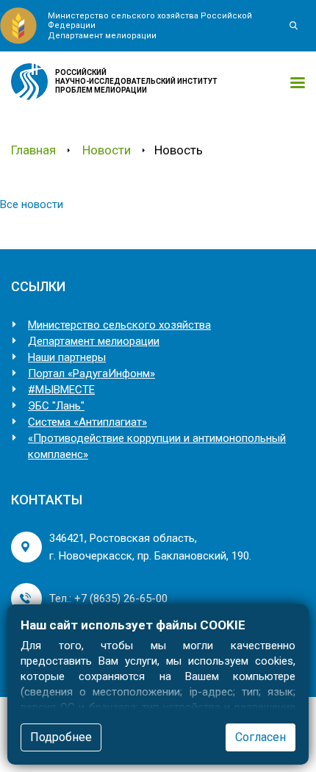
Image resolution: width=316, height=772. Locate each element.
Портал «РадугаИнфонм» (91, 373)
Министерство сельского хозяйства (119, 325)
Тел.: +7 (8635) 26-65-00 (108, 598)
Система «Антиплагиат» (87, 422)
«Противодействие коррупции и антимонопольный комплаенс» (157, 446)
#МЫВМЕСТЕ (61, 389)
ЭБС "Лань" (56, 405)
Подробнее (61, 737)
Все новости (31, 204)
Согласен (260, 737)
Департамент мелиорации (93, 341)
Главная (33, 150)
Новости (106, 150)
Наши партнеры (67, 357)
